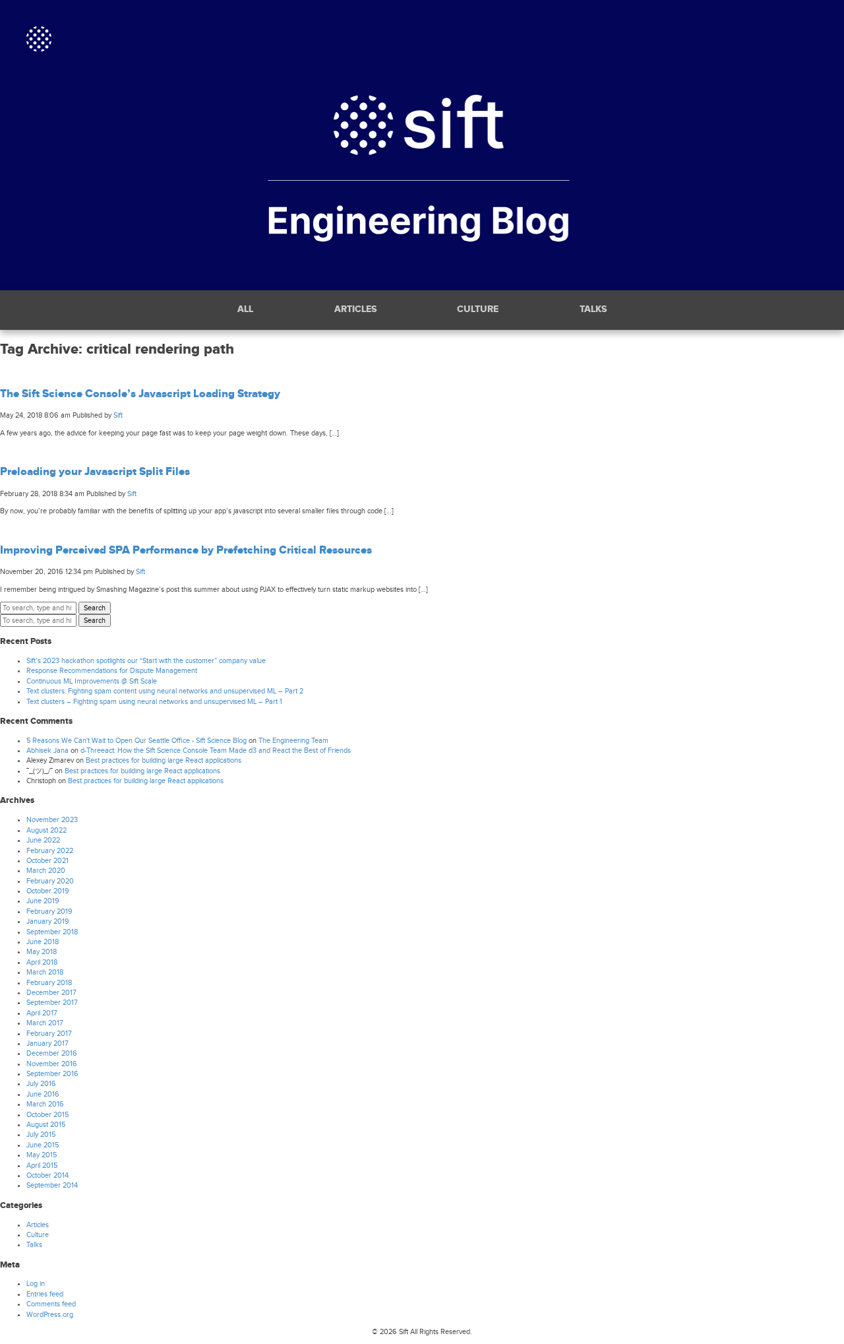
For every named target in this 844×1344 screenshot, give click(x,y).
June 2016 (42, 1094)
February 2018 (49, 982)
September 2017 (52, 1002)
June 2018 (42, 942)
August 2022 (46, 830)
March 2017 (44, 1023)
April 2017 (41, 1013)
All (245, 310)
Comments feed (51, 1304)
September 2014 (52, 1185)
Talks (593, 310)
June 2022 (43, 840)
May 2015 (41, 1155)
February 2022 (49, 851)
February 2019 (49, 911)
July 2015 (40, 1134)
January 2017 (47, 1043)
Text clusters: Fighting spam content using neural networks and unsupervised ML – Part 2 (164, 691)
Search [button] (95, 608)
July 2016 (41, 1083)
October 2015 (47, 1114)
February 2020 (50, 881)
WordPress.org (49, 1314)
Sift (118, 415)
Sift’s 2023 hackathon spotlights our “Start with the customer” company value (146, 660)
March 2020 (45, 870)
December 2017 (51, 992)
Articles (355, 310)
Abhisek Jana (47, 750)
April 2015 (41, 1165)
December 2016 (51, 1053)
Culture (477, 310)
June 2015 (42, 1145)
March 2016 (45, 1104)
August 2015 (45, 1124)
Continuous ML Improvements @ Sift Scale (91, 681)
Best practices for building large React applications (163, 760)
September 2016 (52, 1074)
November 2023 (52, 820)
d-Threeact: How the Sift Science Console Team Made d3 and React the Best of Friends (215, 750)
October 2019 (47, 891)
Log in (35, 1283)
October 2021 (47, 860)
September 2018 (52, 932)
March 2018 (44, 972)
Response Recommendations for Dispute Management (111, 670)
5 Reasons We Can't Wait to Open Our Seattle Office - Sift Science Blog (136, 740)
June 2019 (42, 901)
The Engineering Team (293, 740)
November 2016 (51, 1064)
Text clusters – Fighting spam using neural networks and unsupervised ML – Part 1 (154, 701)
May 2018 (41, 951)
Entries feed (44, 1294)
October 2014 (47, 1175)
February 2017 (49, 1033)
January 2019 (47, 921)
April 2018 (41, 962)
